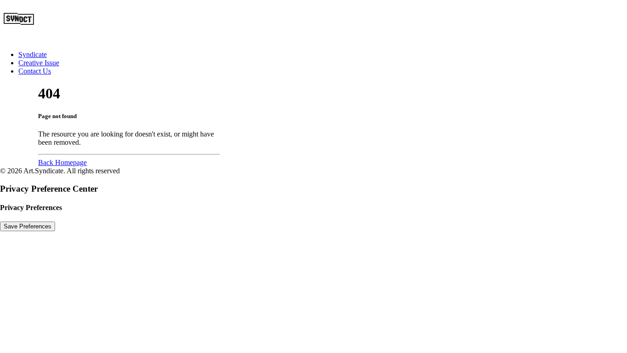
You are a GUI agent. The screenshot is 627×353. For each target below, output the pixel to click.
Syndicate (32, 54)
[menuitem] (322, 55)
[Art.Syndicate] (313, 21)
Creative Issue (38, 63)
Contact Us (34, 71)
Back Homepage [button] (62, 162)
